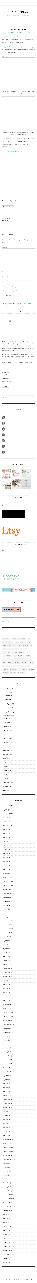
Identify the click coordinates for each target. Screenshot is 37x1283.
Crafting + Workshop (8, 712)
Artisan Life (11, 32)
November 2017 (7, 972)
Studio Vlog (13, 669)
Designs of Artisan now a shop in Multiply (9, 218)
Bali (29, 638)
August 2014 (6, 1115)
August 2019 (6, 897)
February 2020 (7, 873)
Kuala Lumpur (6, 655)
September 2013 (7, 1159)
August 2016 (6, 1028)
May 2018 (5, 949)
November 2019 (7, 885)
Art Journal (16, 638)
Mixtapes (5, 758)
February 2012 (7, 1234)
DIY (31, 645)
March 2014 (6, 1135)
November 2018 (7, 929)
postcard (28, 659)
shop (13, 665)
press (4, 662)
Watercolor (5, 672)
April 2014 (5, 1131)
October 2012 (7, 1203)
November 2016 (7, 1016)
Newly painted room (28, 217)
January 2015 (6, 1095)
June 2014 (5, 1123)
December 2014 (7, 1099)
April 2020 (5, 865)
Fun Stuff (6, 726)
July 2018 (5, 941)
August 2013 (6, 1163)
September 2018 (7, 937)
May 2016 (5, 1040)
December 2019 (7, 881)
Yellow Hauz (21, 672)
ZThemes (30, 1279)
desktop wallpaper (23, 645)
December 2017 (7, 968)
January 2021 (6, 845)
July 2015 (5, 1080)
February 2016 (7, 1052)
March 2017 (6, 1000)
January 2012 (6, 1238)
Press (4, 766)
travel (25, 669)
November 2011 (7, 1246)
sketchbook (19, 665)
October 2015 (7, 1068)
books (17, 642)
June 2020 (5, 857)
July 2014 (5, 1119)
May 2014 (5, 1127)
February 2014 (7, 1139)
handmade (23, 649)
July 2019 (5, 901)
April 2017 (5, 996)
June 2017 (5, 988)
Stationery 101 (7, 782)
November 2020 (7, 849)
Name (4, 272)
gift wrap (9, 649)
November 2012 (7, 1199)
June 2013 (5, 1171)
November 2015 (7, 1064)
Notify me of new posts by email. (12, 291)
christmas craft (7, 645)
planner (22, 659)
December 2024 (7, 806)
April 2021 (5, 841)
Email (4, 277)
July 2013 (5, 1167)
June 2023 (5, 818)
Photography (6, 762)
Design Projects (7, 716)
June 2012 (5, 1218)
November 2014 (7, 1103)
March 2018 (6, 956)
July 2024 (5, 810)
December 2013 (7, 1147)
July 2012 (5, 1214)
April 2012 (5, 1226)
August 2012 (6, 1211)
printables (10, 662)
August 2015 (6, 1076)
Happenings (19, 32)
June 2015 (5, 1083)
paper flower (6, 659)
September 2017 (7, 980)
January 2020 (6, 877)
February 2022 (7, 822)
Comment (5, 247)
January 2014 (6, 1143)
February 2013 (7, 1187)
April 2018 (5, 953)
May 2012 (5, 1222)
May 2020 (5, 861)
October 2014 (7, 1107)
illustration (6, 652)
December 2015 (7, 1060)
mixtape (14, 655)
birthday (11, 642)
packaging (20, 655)
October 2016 (7, 1020)
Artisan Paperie (7, 638)
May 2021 (5, 837)
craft (14, 645)
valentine (31, 669)
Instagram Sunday (8, 754)
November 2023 (7, 814)
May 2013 (5, 1175)
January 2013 (6, 1191)
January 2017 (6, 1008)
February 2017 (7, 1004)
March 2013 (6, 1183)
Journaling (22, 652)
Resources (6, 770)
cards (29, 642)
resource (17, 662)
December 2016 (7, 1012)
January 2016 (6, 1056)
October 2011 (7, 1250)
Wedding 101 (6, 786)
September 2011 (7, 1254)
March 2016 (6, 1048)
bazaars (5, 642)
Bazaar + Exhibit (7, 708)
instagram (14, 652)
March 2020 (6, 869)
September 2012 (7, 1207)
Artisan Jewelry (7, 689)
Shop (4, 778)
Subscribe (6, 372)
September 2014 (7, 1111)
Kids (5, 734)
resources (25, 662)
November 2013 (7, 1151)
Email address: (6, 378)
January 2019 (6, 921)
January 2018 (6, 964)
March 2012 (6, 1230)
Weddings (6, 742)
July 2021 (5, 829)
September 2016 (7, 1024)
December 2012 (7, 1195)
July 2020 (5, 853)
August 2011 (6, 1258)
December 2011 (7, 1242)
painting (28, 655)
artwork (23, 638)
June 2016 (5, 1036)
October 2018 (7, 933)
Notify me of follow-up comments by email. (15, 287)
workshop (13, 672)
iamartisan (18, 12)
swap (20, 669)
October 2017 (7, 976)
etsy (4, 649)
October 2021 (7, 826)
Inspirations (6, 750)
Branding (6, 722)
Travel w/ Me (7, 699)
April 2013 (5, 1179)
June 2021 (5, 833)
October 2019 (7, 889)
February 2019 (7, 917)
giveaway (16, 649)
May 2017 (5, 992)
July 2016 (5, 1032)
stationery (5, 669)
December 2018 (7, 925)
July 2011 (5, 1262)
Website (4, 282)
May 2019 (5, 909)
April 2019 (5, 913)
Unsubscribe (7, 375)
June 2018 (5, 945)
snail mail (27, 665)
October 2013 (7, 1155)
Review (31, 662)
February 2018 (7, 960)
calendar (23, 642)
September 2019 (7, 893)
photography (14, 659)
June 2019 (5, 905)
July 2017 (5, 984)
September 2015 (7, 1072)
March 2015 (6, 1091)
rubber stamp (6, 665)
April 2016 (5, 1044)
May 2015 (5, 1087)
